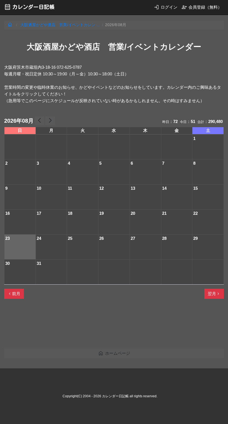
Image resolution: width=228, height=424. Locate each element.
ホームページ (114, 353)
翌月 (214, 294)
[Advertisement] (105, 326)
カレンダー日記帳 (29, 7)
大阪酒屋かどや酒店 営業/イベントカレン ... (60, 25)
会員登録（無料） (202, 7)
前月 (14, 294)
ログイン (165, 7)
